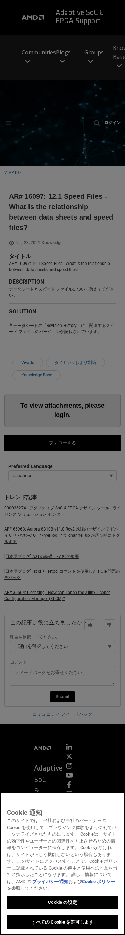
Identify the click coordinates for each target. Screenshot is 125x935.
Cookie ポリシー (98, 881)
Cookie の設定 (62, 902)
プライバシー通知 (50, 881)
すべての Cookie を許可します (62, 922)
